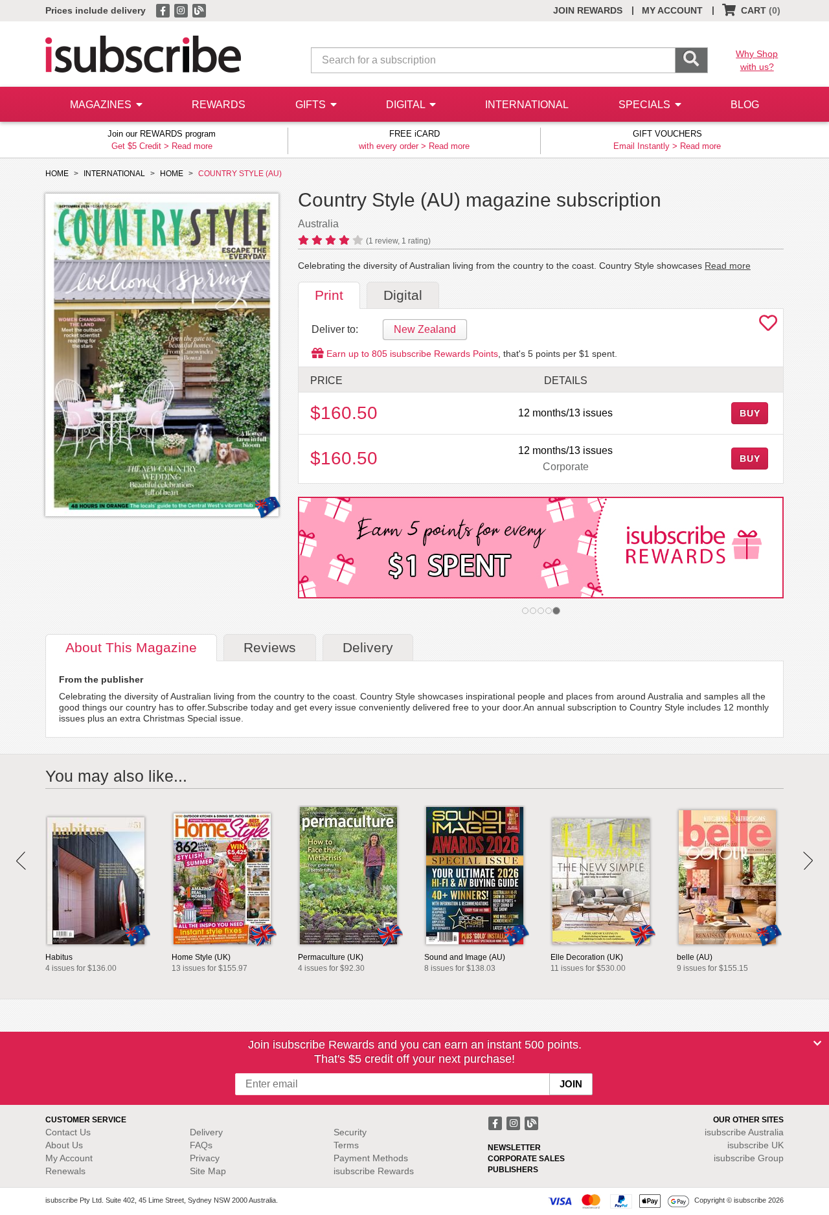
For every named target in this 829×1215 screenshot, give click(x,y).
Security (350, 1132)
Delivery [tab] (368, 647)
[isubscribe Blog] (199, 10)
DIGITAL (406, 104)
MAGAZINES (102, 104)
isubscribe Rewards (374, 1171)
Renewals (65, 1171)
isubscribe (744, 1132)
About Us (64, 1145)
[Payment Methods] (618, 1201)
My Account (69, 1158)
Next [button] (808, 861)
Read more (192, 146)
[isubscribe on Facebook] (164, 10)
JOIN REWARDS (587, 10)
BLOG (745, 104)
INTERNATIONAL (527, 104)
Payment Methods (371, 1158)
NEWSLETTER (514, 1147)
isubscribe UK (755, 1145)
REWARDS (218, 104)
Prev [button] (21, 861)
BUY (750, 413)
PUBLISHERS (513, 1169)
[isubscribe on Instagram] (182, 10)
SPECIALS (646, 104)
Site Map (208, 1171)
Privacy (205, 1158)
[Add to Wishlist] (768, 326)
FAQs (201, 1145)
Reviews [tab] (270, 647)
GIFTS (311, 104)
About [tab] (131, 647)
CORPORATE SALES (526, 1158)
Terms (346, 1145)
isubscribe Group (749, 1158)
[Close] (817, 1043)
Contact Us (68, 1132)
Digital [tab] (402, 295)
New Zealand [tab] (425, 329)
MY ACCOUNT (672, 10)
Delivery (206, 1132)
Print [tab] (329, 295)
